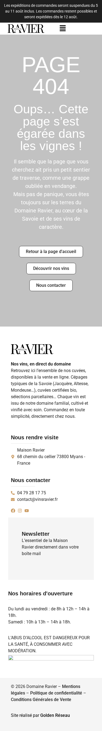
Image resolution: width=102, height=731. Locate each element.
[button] (62, 29)
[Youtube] (26, 510)
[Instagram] (20, 510)
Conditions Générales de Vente (41, 699)
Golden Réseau (55, 715)
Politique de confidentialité (56, 693)
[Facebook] (13, 510)
